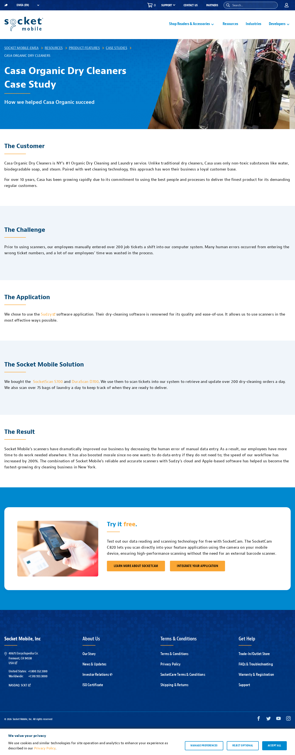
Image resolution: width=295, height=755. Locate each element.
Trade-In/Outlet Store (254, 653)
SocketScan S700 (48, 381)
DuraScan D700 (85, 381)
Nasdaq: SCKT (18, 685)
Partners (212, 5)
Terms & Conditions (174, 653)
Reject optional (242, 745)
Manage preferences (203, 745)
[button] (228, 5)
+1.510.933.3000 (38, 676)
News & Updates (94, 664)
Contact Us (191, 5)
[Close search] (273, 5)
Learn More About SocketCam (136, 566)
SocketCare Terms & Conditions (182, 674)
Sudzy (46, 314)
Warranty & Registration (256, 674)
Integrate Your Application (197, 566)
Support (244, 684)
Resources (230, 23)
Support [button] (166, 5)
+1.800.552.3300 (38, 671)
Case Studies (116, 48)
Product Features (84, 48)
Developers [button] (277, 23)
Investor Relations (95, 674)
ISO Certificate (92, 684)
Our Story (89, 653)
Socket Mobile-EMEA (21, 48)
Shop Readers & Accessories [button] (189, 23)
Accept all (274, 745)
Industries (253, 23)
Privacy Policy (170, 664)
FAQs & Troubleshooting (256, 664)
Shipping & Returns (174, 684)
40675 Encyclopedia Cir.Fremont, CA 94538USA (23, 658)
